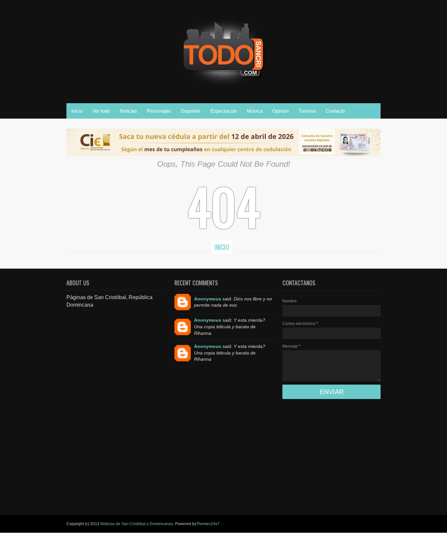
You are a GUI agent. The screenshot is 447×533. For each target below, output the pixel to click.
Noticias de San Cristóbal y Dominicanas (136, 524)
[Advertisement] (115, 407)
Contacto (335, 111)
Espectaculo (223, 111)
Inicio (76, 111)
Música (254, 111)
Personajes (159, 111)
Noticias (128, 111)
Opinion (280, 111)
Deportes (191, 111)
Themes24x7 (208, 524)
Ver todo (101, 111)
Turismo (307, 111)
